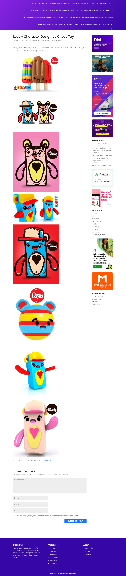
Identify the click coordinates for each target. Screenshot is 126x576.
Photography (96, 221)
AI (112, 3)
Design (94, 213)
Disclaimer (84, 3)
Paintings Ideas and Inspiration (90, 24)
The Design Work (97, 296)
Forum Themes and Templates (102, 155)
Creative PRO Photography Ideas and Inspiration (96, 10)
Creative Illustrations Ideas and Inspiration (63, 10)
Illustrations (96, 219)
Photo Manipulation (98, 235)
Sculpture (95, 229)
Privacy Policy (105, 3)
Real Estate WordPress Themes (102, 165)
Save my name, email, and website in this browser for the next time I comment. (46, 516)
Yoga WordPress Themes (100, 158)
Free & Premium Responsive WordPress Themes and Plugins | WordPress (89, 17)
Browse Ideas (96, 299)
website (48, 460)
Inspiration (95, 216)
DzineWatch (94, 3)
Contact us (88, 551)
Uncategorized (107, 24)
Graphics (53, 551)
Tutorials (95, 224)
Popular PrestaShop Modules (101, 148)
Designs (52, 548)
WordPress (53, 560)
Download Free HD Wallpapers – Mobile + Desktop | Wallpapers (42, 17)
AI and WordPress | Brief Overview (57, 3)
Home (34, 3)
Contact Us (75, 3)
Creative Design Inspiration (38, 10)
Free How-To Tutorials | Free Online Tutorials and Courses (58, 24)
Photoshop (95, 227)
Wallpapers (96, 232)
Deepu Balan (96, 304)
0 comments (57, 40)
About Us (41, 3)
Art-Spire (95, 302)
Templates (53, 563)
